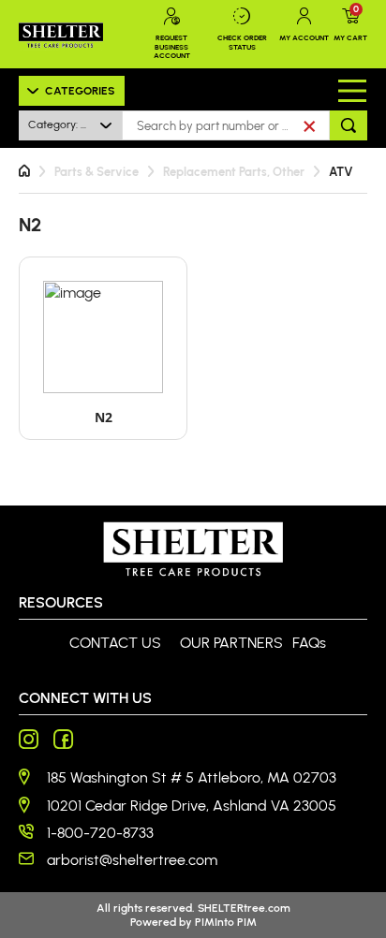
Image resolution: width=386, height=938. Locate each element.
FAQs (309, 643)
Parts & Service (96, 171)
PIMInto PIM (226, 922)
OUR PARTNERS (231, 643)
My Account (304, 37)
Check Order (242, 42)
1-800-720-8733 (100, 833)
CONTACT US (115, 643)
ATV (341, 171)
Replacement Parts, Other (233, 171)
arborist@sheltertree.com (132, 860)
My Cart (350, 24)
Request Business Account (172, 46)
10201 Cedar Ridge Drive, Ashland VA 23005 (191, 805)
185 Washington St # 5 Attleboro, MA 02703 (191, 777)
